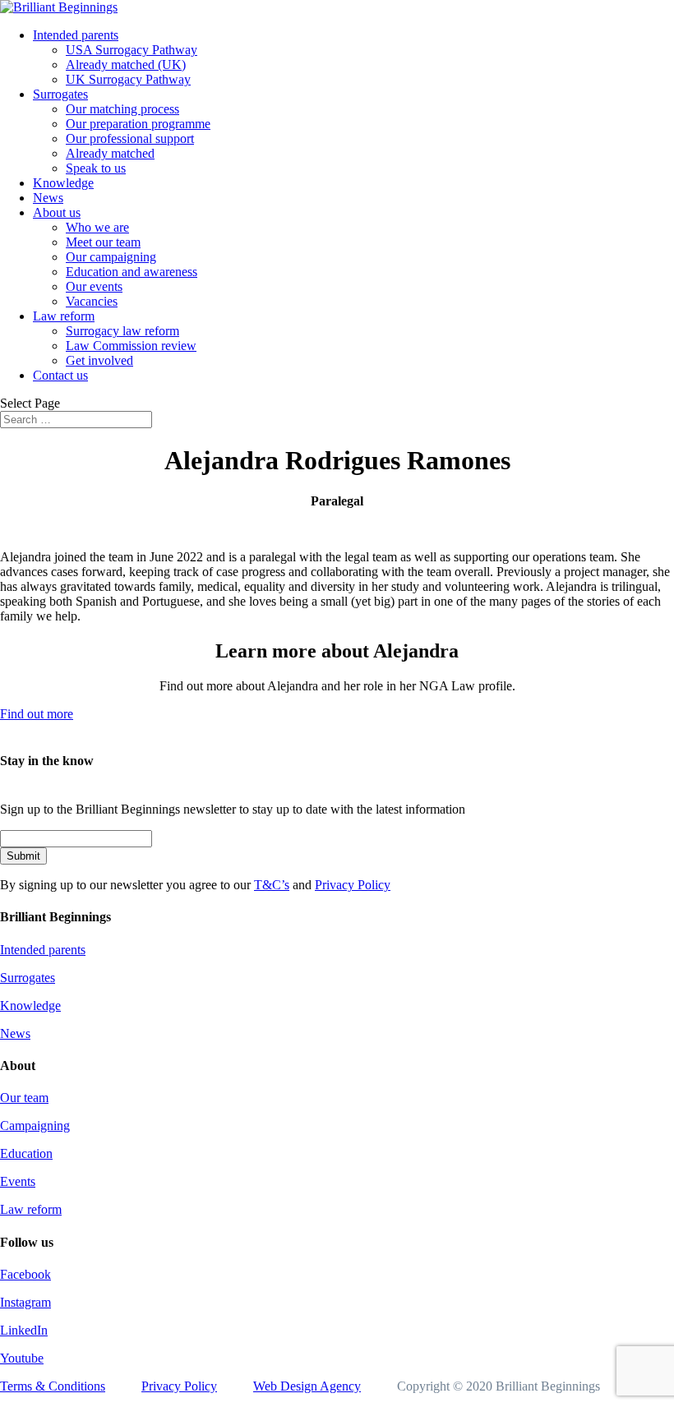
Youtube (22, 1358)
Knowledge (63, 183)
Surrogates (60, 94)
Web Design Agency (307, 1386)
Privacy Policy (352, 885)
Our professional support (130, 138)
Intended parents (75, 35)
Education (26, 1153)
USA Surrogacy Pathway (131, 50)
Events (17, 1181)
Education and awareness (131, 272)
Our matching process (122, 109)
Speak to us (96, 168)
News (48, 198)
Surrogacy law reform (122, 331)
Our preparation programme (138, 124)
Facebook (25, 1274)
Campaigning (35, 1126)
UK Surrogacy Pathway (128, 79)
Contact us (60, 375)
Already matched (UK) (126, 65)
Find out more (36, 714)
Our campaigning (111, 257)
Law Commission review (131, 346)
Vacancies (92, 301)
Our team (24, 1098)
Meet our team (103, 242)
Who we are (97, 227)
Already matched (110, 153)
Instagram (25, 1302)
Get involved (99, 360)
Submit (23, 856)
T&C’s (271, 885)
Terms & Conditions (52, 1386)
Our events (94, 286)
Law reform (64, 316)
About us (57, 212)
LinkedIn (24, 1330)
